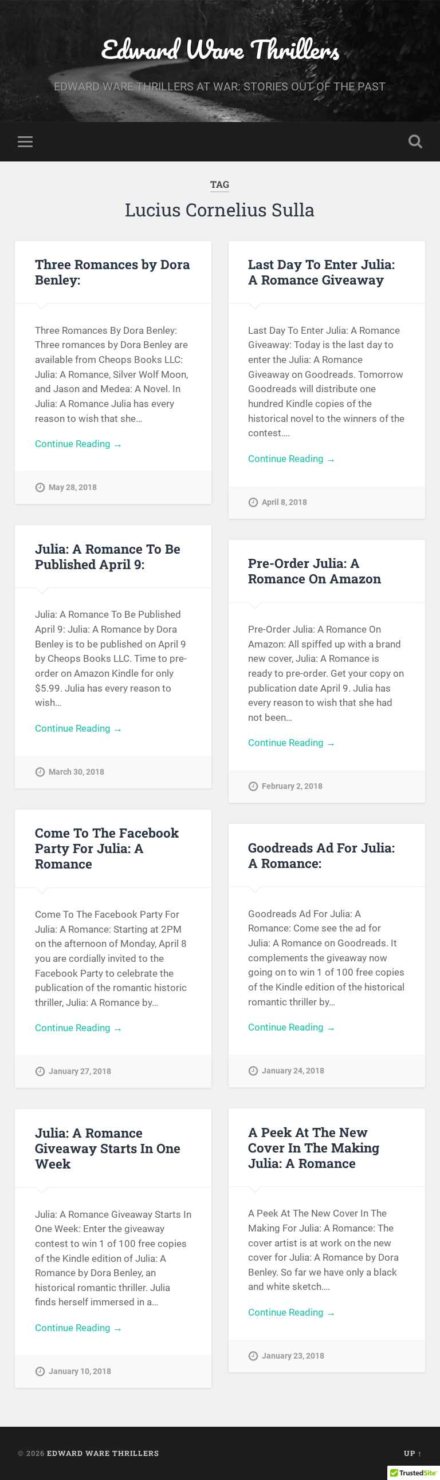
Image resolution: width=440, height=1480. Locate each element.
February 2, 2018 (292, 786)
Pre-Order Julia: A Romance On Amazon (314, 570)
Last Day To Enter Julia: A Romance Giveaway (321, 271)
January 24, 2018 (293, 1071)
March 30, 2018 (76, 772)
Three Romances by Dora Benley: (112, 271)
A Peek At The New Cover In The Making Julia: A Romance (313, 1147)
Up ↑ (413, 1453)
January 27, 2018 (80, 1071)
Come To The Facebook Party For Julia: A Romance (107, 848)
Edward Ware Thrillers (220, 49)
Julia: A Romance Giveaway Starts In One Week (107, 1148)
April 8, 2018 (284, 502)
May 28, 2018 (73, 487)
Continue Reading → (79, 443)
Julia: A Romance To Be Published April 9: (107, 556)
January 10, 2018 (80, 1371)
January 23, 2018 (293, 1356)
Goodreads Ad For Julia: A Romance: (321, 855)
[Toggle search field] (415, 141)
